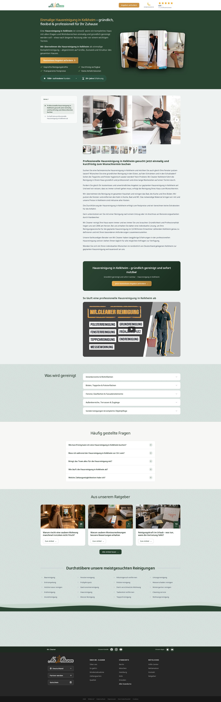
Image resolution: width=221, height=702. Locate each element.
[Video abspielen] (131, 329)
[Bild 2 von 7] (96, 150)
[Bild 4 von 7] (114, 150)
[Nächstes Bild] (176, 120)
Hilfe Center (153, 664)
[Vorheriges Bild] (86, 120)
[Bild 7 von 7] (142, 150)
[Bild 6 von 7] (133, 150)
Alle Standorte (125, 684)
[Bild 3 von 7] (105, 150)
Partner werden (56, 675)
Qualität (93, 680)
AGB (84, 699)
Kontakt (151, 672)
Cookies (135, 699)
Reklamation (153, 668)
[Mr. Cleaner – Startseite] (61, 659)
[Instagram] (116, 649)
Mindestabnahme (97, 672)
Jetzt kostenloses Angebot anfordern (131, 283)
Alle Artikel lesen (110, 552)
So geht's (93, 668)
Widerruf (91, 699)
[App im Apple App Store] (167, 649)
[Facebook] (111, 649)
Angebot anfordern (129, 5)
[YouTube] (121, 649)
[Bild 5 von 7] (124, 150)
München (122, 668)
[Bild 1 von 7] (87, 150)
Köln (121, 676)
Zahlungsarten (95, 676)
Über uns (93, 664)
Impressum (112, 699)
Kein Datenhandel (124, 699)
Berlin (121, 664)
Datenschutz (101, 699)
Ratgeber (152, 676)
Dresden (122, 680)
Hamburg (123, 672)
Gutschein (54, 682)
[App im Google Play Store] (172, 649)
